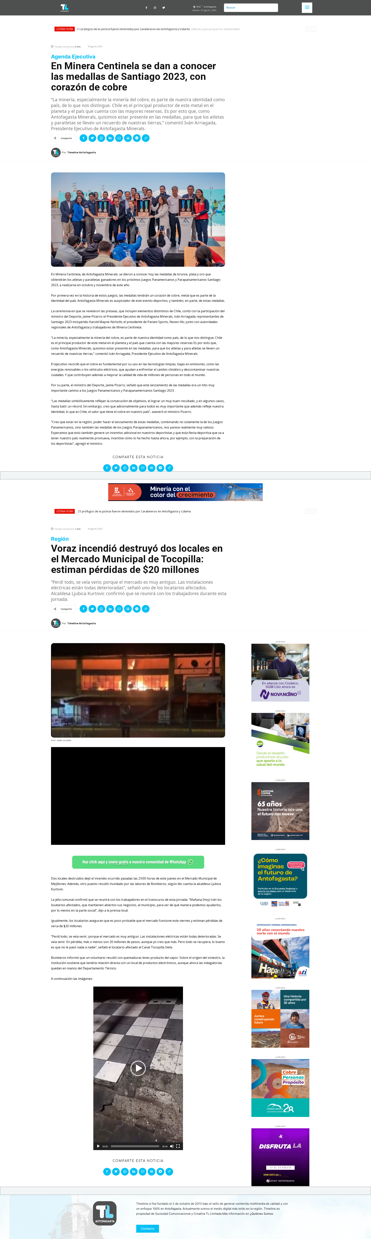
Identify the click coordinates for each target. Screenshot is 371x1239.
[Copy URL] (146, 138)
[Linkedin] (110, 138)
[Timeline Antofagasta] (56, 152)
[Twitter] (163, 7)
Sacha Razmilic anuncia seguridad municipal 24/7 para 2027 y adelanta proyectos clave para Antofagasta (147, 29)
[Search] (273, 7)
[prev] (307, 29)
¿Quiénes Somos (261, 1213)
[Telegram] (137, 138)
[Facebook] (146, 7)
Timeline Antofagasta (81, 152)
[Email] (119, 138)
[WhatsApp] (101, 138)
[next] (314, 29)
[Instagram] (155, 7)
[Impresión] (128, 138)
